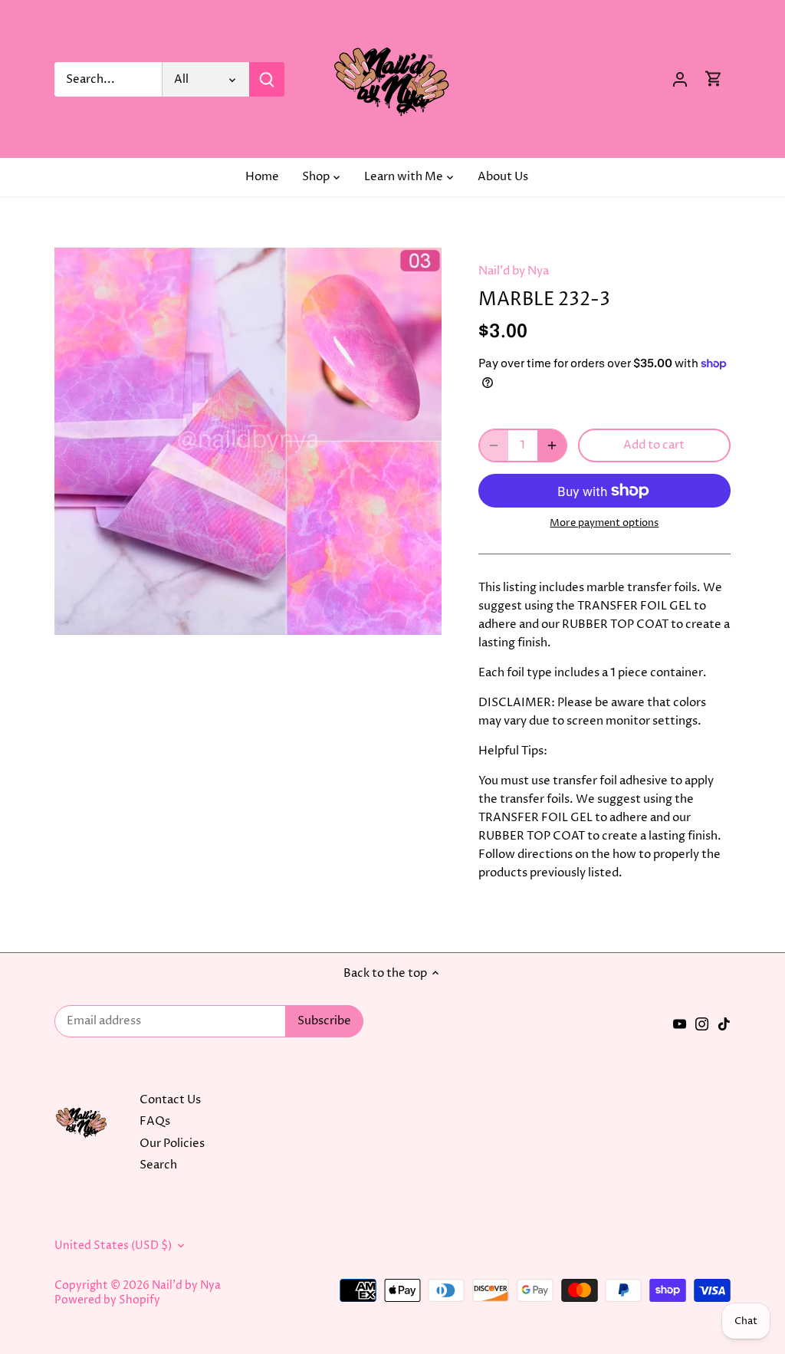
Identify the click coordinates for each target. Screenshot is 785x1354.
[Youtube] (679, 1023)
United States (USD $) (113, 1246)
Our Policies (172, 1143)
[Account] (680, 79)
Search (158, 1165)
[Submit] (266, 79)
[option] (248, 441)
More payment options (604, 523)
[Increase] (552, 445)
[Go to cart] (714, 79)
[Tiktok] (724, 1023)
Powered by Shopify (107, 1300)
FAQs (155, 1121)
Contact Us (170, 1100)
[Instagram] (701, 1023)
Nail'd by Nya (513, 271)
